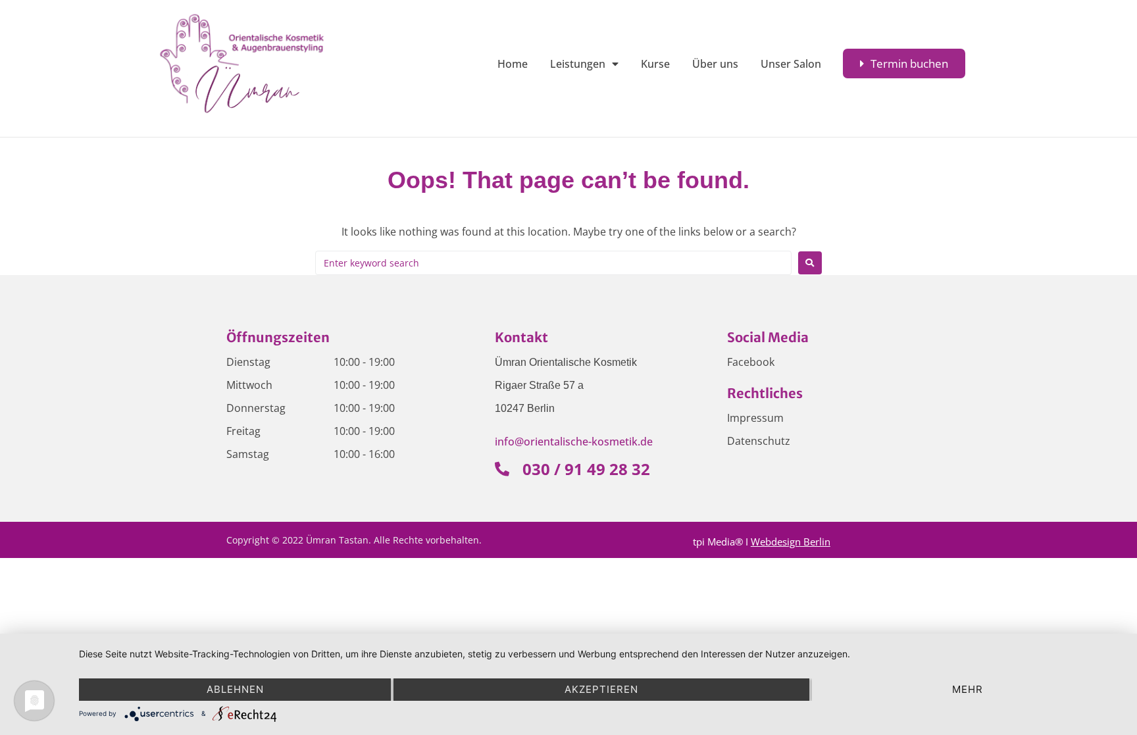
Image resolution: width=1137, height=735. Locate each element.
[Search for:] (553, 263)
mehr (967, 689)
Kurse (655, 64)
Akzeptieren (601, 689)
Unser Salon (791, 64)
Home (512, 64)
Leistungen (577, 64)
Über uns (715, 64)
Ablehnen (235, 689)
